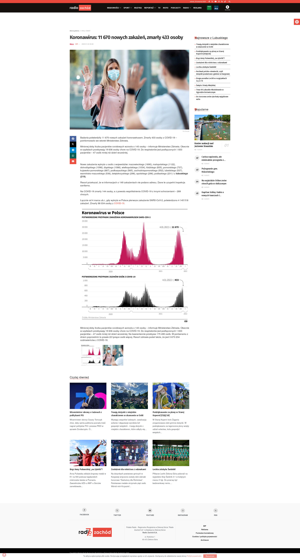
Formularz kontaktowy (205, 533)
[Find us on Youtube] (150, 510)
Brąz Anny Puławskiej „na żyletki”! (86, 469)
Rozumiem (210, 556)
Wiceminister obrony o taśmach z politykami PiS (86, 414)
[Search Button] (229, 1)
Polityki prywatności (194, 556)
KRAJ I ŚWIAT (85, 31)
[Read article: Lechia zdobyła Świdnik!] (171, 453)
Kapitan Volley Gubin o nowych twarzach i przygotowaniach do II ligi (214, 194)
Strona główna (74, 31)
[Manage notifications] (4, 555)
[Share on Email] (73, 161)
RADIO (186, 8)
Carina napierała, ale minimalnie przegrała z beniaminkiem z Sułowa (213, 158)
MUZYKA (138, 8)
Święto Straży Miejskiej (205, 85)
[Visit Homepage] (84, 8)
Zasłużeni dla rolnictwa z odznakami (128, 469)
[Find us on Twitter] (212, 1)
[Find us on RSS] (222, 1)
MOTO (165, 8)
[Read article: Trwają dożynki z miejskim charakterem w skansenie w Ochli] (129, 396)
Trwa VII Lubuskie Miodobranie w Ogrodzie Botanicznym (209, 91)
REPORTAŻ (149, 8)
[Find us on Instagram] (219, 1)
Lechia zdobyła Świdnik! (164, 469)
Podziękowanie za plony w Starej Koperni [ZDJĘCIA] (168, 414)
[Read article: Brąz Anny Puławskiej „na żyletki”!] (88, 453)
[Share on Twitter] (73, 144)
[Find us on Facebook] (209, 1)
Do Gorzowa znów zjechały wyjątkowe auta (212, 98)
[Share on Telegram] (73, 150)
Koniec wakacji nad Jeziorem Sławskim (204, 145)
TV (159, 8)
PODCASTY (176, 8)
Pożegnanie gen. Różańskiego (210, 170)
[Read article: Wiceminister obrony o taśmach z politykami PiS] (88, 396)
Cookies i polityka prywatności (204, 536)
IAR (76, 44)
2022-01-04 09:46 (87, 44)
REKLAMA (197, 8)
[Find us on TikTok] (225, 1)
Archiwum (205, 540)
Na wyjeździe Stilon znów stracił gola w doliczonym (214, 182)
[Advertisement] (150, 21)
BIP (204, 526)
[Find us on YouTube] (216, 1)
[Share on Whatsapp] (73, 155)
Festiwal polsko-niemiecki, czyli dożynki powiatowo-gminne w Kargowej (213, 72)
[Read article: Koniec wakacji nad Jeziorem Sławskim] (212, 127)
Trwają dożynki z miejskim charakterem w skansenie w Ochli (127, 414)
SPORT (127, 8)
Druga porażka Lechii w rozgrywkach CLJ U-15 (211, 79)
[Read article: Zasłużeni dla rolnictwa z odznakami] (129, 453)
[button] (297, 22)
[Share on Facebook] (73, 139)
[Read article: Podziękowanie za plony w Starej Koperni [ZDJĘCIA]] (171, 396)
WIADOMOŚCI (113, 8)
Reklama (204, 529)
